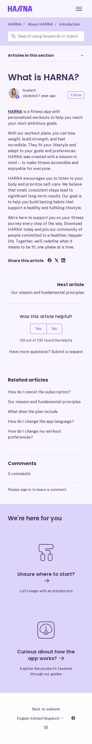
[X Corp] (56, 261)
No (54, 328)
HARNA (15, 24)
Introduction (69, 24)
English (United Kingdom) (38, 718)
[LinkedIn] (63, 261)
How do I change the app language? (41, 421)
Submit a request (67, 351)
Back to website (46, 709)
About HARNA (40, 24)
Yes (38, 328)
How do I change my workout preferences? (34, 434)
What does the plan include (33, 411)
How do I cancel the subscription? (39, 392)
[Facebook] (50, 261)
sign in (26, 489)
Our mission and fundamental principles (47, 292)
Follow (76, 95)
